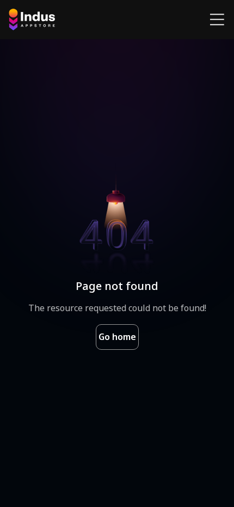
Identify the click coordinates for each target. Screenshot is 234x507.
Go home (117, 337)
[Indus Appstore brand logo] (32, 19)
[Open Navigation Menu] (217, 19)
